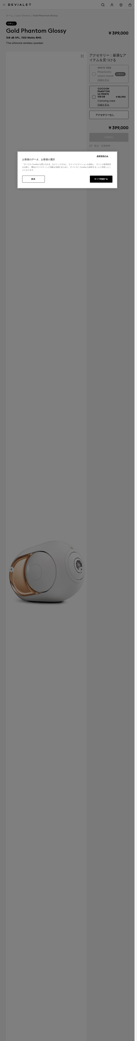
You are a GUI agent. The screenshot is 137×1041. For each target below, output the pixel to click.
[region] (67, 169)
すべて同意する (101, 179)
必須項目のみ (102, 156)
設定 (33, 179)
